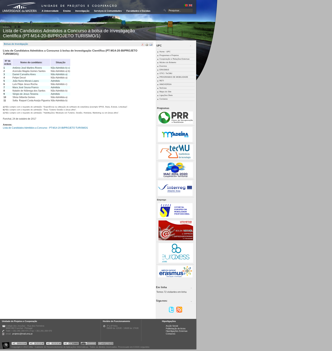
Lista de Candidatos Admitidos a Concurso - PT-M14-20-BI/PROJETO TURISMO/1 (45, 127)
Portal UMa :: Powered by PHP (88, 344)
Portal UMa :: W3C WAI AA (71, 344)
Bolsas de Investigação (16, 44)
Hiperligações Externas (177, 331)
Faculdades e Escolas (138, 11)
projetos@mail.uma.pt (22, 334)
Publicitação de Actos (176, 328)
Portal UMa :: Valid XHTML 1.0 (19, 344)
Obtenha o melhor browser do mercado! (105, 344)
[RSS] (179, 312)
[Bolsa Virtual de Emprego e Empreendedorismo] (176, 240)
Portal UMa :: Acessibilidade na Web (7, 344)
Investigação (82, 11)
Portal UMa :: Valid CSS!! (36, 344)
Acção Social (172, 326)
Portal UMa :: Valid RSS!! (53, 344)
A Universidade (50, 11)
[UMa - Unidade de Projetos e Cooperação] (21, 7)
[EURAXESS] (176, 262)
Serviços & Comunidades (108, 11)
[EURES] (175, 217)
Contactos (170, 334)
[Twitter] (171, 312)
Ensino (67, 11)
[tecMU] (175, 158)
